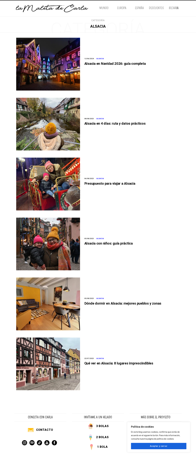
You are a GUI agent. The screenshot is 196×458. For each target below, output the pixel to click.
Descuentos (156, 8)
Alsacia (100, 59)
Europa (121, 8)
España (139, 8)
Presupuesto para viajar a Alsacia (109, 184)
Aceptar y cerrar (158, 446)
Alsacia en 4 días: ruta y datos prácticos (115, 123)
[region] (158, 437)
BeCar (173, 8)
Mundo (104, 8)
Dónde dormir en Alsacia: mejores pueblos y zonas (122, 303)
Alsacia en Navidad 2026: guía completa (115, 64)
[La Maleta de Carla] (52, 8)
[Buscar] (179, 8)
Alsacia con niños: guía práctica (108, 243)
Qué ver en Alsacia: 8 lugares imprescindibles (118, 363)
